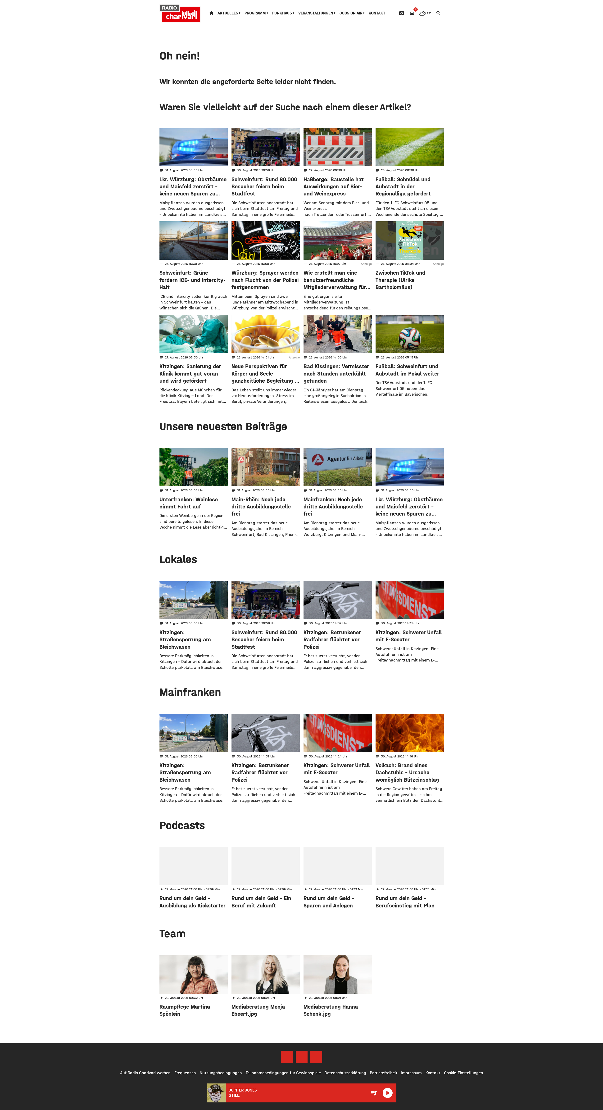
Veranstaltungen (315, 13)
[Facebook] (287, 1057)
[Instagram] (302, 1057)
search (438, 13)
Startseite (211, 13)
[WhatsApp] (316, 1057)
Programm (255, 13)
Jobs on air (351, 13)
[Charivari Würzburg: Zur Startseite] (180, 13)
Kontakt (377, 13)
